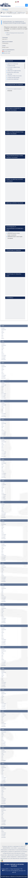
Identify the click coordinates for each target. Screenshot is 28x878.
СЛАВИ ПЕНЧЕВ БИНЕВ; (13, 77)
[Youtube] (2, 870)
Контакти (8, 870)
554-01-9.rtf (6, 53)
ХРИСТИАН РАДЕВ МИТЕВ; (14, 70)
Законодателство (11, 12)
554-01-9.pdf (6, 51)
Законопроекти (21, 12)
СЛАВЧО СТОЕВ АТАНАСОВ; (14, 76)
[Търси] (26, 5)
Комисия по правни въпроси (14, 89)
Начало (4, 12)
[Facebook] (4, 870)
